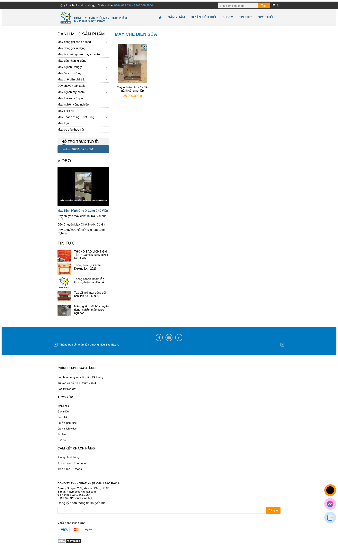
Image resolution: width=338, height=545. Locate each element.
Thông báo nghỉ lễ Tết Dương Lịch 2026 (88, 266)
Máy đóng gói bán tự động (74, 41)
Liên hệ (62, 440)
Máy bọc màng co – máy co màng (79, 54)
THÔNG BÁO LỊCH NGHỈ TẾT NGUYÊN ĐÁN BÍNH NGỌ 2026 (91, 255)
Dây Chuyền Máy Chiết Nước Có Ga (81, 224)
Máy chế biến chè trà (71, 79)
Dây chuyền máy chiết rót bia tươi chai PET (82, 217)
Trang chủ (63, 405)
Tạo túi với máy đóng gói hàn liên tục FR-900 (90, 294)
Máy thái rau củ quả (70, 98)
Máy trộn (63, 123)
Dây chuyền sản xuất (71, 85)
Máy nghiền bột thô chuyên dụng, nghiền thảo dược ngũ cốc (91, 310)
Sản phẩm (176, 17)
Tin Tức (62, 434)
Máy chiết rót (66, 110)
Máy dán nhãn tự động (72, 60)
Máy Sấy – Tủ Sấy (69, 73)
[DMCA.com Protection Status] (69, 540)
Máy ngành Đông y (70, 67)
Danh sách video (67, 428)
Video (228, 17)
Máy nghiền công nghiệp (73, 104)
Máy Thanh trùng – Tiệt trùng (76, 117)
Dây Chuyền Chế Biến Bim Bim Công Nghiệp (81, 231)
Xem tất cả (64, 159)
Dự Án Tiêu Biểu (204, 17)
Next (282, 344)
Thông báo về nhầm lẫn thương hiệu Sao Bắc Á (89, 280)
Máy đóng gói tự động (71, 48)
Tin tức (245, 17)
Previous (56, 344)
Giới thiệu (266, 17)
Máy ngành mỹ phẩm (71, 92)
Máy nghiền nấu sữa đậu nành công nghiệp (132, 89)
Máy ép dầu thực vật (71, 129)
